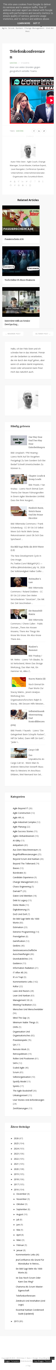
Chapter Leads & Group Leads (37, 478)
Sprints (16, 1086)
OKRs (15, 1027)
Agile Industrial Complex (24, 822)
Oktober (20, 1204)
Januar (19, 1250)
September (22, 1209)
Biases (16, 868)
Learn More (23, 23)
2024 (16, 1148)
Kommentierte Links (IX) (27, 1254)
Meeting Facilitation (22, 1004)
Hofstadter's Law (35, 581)
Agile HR (17, 817)
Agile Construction (21, 812)
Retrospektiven (20, 1053)
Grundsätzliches (20, 958)
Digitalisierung (19, 909)
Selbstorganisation (22, 1076)
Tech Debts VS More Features (20, 280)
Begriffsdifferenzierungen (25, 854)
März (19, 1240)
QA (14, 1044)
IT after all (18, 972)
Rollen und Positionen (23, 1058)
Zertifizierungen (20, 1108)
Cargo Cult (34, 750)
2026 (16, 1138)
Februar (20, 1245)
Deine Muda (19, 905)
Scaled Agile (18, 1067)
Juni (18, 1224)
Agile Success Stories (23, 831)
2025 (16, 1143)
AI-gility (16, 840)
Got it (36, 23)
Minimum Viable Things (24, 1022)
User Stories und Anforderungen (28, 1099)
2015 (16, 1321)
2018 (16, 1179)
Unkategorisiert (20, 1095)
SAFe (15, 1063)
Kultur (16, 986)
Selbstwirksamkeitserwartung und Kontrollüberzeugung (28, 718)
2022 (16, 1158)
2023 (16, 1153)
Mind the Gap (19, 1017)
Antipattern (18, 845)
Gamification (19, 941)
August (20, 1214)
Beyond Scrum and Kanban (26, 859)
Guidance (17, 963)
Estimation (18, 927)
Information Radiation (23, 967)
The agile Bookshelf (22, 1090)
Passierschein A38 (14, 239)
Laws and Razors (21, 990)
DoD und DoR (20, 914)
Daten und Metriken (22, 895)
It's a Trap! (18, 977)
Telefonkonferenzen (25, 1295)
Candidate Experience (23, 877)
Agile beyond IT (20, 808)
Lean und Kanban (21, 995)
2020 (16, 1169)
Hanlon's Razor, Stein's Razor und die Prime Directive (36, 513)
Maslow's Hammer (33, 648)
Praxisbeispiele (20, 1040)
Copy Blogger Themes (42, 1361)
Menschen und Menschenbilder (28, 1009)
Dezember (21, 1193)
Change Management (23, 882)
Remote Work (19, 1049)
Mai (18, 1229)
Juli (18, 1219)
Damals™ (17, 891)
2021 (16, 1163)
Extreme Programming (24, 931)
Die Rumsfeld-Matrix (36, 613)
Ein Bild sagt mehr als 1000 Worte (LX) (27, 549)
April (18, 1234)
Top (28, 1366)
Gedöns (13, 63)
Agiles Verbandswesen (23, 836)
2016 (16, 1189)
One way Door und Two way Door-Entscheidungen (37, 442)
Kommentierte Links (22, 981)
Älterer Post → (43, 334)
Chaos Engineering (22, 886)
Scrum (16, 1072)
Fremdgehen (19, 936)
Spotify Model (19, 1081)
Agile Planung (19, 826)
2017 (16, 1184)
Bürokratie (18, 872)
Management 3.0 (21, 1000)
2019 (16, 1174)
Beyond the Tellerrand (24, 863)
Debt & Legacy (20, 900)
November (21, 1199)
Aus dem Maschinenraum (25, 849)
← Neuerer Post (13, 334)
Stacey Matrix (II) (37, 679)
